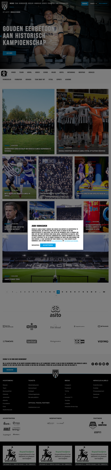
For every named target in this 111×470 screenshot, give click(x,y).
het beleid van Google (71, 241)
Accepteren (48, 245)
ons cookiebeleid (57, 241)
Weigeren (35, 245)
